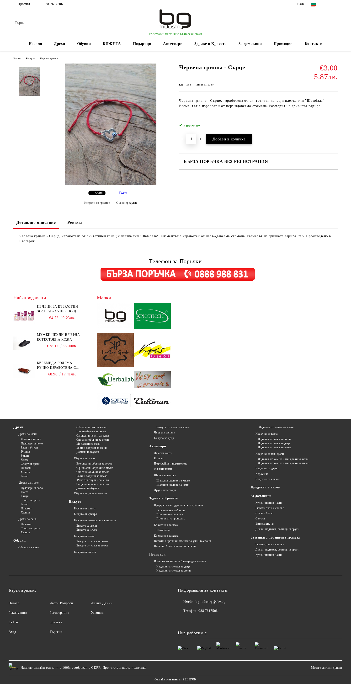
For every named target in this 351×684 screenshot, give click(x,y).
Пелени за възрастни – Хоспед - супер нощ (59, 309)
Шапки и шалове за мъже (173, 480)
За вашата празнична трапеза (275, 537)
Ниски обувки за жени (91, 431)
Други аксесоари (165, 490)
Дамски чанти (163, 453)
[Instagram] (335, 4)
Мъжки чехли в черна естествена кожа (58, 337)
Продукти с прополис (170, 518)
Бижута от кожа (84, 536)
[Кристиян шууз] (152, 316)
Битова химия (264, 523)
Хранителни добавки (170, 510)
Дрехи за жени (27, 434)
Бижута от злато (84, 508)
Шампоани (163, 530)
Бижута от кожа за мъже (92, 545)
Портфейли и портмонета (170, 463)
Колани (158, 458)
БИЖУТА (112, 44)
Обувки (84, 44)
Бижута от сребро (85, 514)
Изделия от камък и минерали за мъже (283, 463)
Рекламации (18, 613)
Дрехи (59, 44)
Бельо (24, 476)
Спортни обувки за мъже (92, 472)
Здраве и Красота (210, 44)
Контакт (56, 622)
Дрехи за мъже (28, 482)
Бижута (30, 58)
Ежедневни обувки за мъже (94, 463)
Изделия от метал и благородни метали (180, 561)
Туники (25, 451)
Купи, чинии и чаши (268, 502)
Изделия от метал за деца (173, 566)
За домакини (250, 44)
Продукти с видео (265, 487)
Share (99, 193)
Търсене (56, 632)
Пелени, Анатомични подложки (175, 546)
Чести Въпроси (61, 603)
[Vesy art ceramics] (152, 380)
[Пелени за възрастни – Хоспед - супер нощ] (24, 315)
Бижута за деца (164, 438)
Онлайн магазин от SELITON (175, 679)
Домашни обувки (87, 452)
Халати (25, 472)
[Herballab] (115, 380)
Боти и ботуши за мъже (91, 476)
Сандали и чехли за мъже (92, 484)
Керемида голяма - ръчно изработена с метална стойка (56, 365)
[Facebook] (327, 4)
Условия (97, 613)
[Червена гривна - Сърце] (110, 184)
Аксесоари (172, 44)
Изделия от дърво (267, 468)
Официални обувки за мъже (94, 468)
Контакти (313, 44)
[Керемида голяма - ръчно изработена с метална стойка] (24, 371)
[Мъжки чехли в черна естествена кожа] (24, 343)
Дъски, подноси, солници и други (277, 529)
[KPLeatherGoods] (115, 350)
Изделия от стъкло (267, 479)
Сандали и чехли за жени (92, 435)
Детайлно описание (36, 222)
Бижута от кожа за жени (92, 541)
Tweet (123, 193)
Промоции (283, 44)
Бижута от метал (85, 552)
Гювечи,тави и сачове (269, 508)
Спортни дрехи (30, 463)
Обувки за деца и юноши (90, 493)
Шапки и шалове (165, 475)
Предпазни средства (169, 514)
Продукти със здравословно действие (178, 505)
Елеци (24, 496)
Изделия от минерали (269, 453)
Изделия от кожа (266, 433)
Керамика (261, 474)
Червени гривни (49, 58)
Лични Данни (102, 603)
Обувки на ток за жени (91, 427)
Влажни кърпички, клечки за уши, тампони (182, 541)
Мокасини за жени (88, 443)
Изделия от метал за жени (173, 570)
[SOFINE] (115, 402)
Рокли (25, 455)
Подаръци (142, 44)
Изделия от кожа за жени (274, 439)
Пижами (26, 468)
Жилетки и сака (31, 439)
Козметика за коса (166, 525)
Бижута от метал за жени (172, 427)
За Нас (14, 622)
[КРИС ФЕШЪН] (152, 351)
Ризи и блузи (29, 447)
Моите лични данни (326, 667)
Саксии (260, 518)
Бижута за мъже (86, 529)
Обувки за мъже (84, 458)
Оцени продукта (127, 202)
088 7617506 (53, 4)
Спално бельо (264, 513)
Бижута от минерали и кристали (95, 520)
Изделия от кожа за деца (274, 443)
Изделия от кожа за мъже (274, 447)
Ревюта (75, 222)
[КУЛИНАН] (152, 402)
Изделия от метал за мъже (275, 427)
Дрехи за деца (27, 519)
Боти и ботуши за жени (91, 447)
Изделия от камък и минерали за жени (283, 459)
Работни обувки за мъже (92, 480)
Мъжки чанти (163, 468)
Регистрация (59, 613)
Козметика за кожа (166, 535)
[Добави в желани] (334, 127)
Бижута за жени (86, 525)
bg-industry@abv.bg (210, 602)
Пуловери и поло (32, 443)
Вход (12, 632)
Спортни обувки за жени (92, 439)
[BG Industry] (115, 316)
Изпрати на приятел (97, 202)
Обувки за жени (28, 547)
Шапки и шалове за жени (172, 484)
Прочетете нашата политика (124, 667)
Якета (24, 459)
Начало (35, 44)
